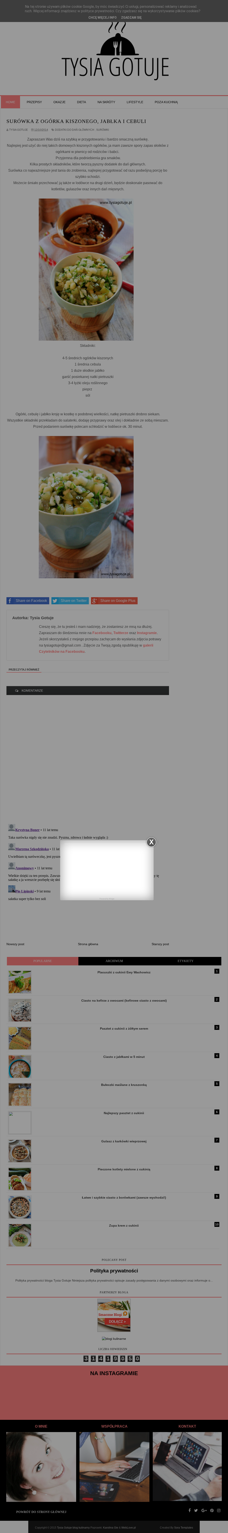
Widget (111, 899)
